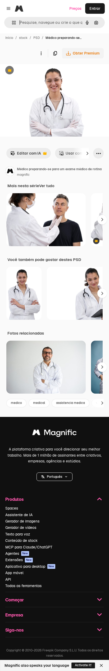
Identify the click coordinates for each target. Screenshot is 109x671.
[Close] (101, 665)
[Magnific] (54, 434)
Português (54, 477)
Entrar (95, 8)
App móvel (14, 572)
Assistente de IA (19, 514)
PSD (36, 38)
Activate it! (83, 665)
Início (9, 38)
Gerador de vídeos (20, 527)
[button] (54, 476)
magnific (23, 175)
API (8, 579)
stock (23, 38)
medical (39, 403)
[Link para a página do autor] (10, 172)
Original (33, 70)
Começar (14, 599)
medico (16, 403)
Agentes (16, 553)
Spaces (11, 508)
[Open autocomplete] (11, 23)
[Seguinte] (87, 153)
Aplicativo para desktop (29, 566)
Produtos (14, 499)
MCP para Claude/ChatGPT (28, 547)
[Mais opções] (41, 53)
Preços (75, 8)
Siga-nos (14, 630)
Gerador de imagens (22, 521)
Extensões (18, 559)
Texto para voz (17, 534)
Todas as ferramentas (23, 585)
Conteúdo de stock (21, 540)
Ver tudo (46, 185)
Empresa (14, 615)
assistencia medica (70, 403)
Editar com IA (25, 155)
